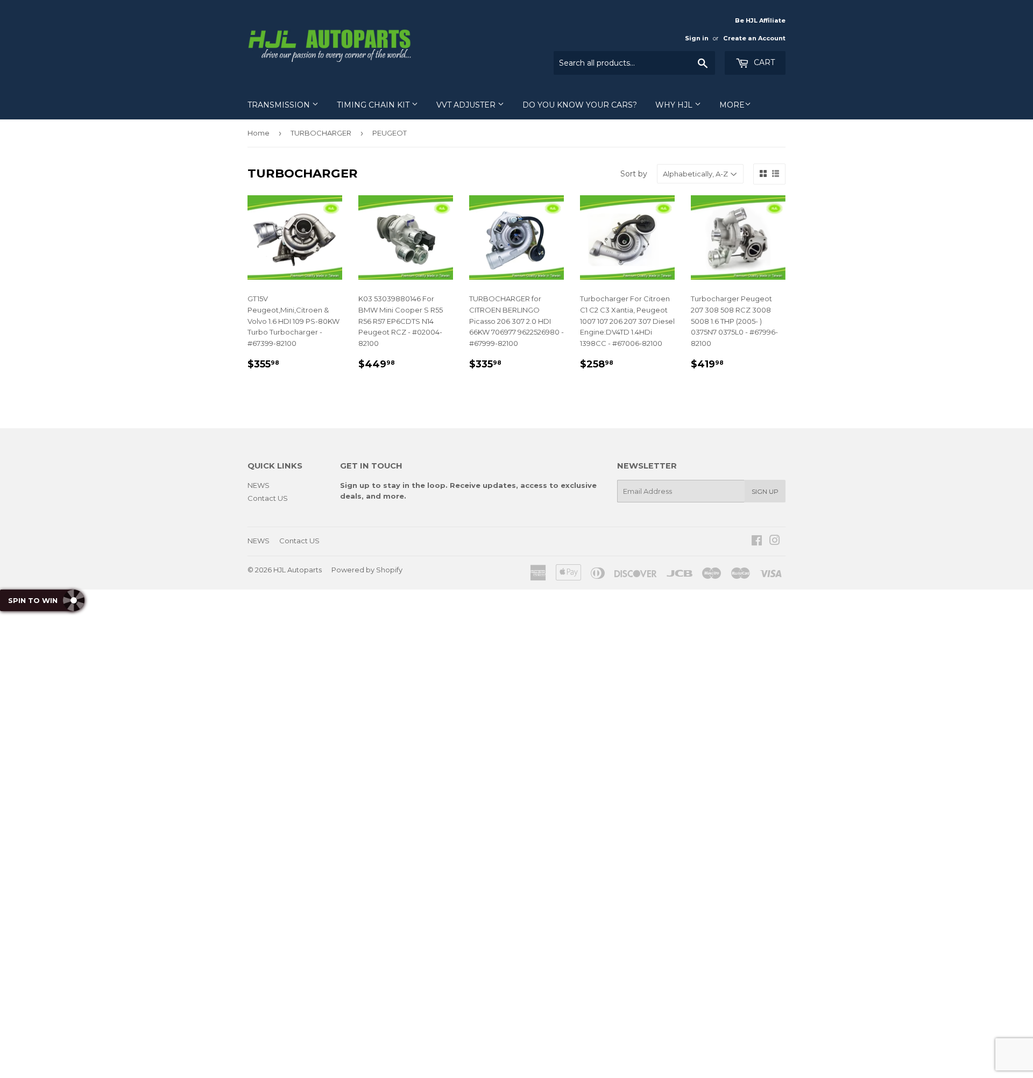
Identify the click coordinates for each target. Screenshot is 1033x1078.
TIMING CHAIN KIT (374, 105)
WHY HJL (675, 105)
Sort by (633, 174)
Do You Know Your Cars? (579, 105)
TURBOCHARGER (321, 133)
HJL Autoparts (297, 569)
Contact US (267, 498)
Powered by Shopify (366, 569)
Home (258, 133)
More (732, 105)
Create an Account (754, 38)
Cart (763, 62)
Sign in (697, 38)
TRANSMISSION (279, 105)
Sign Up (765, 491)
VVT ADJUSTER (467, 105)
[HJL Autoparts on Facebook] (756, 541)
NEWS (258, 485)
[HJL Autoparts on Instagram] (774, 541)
